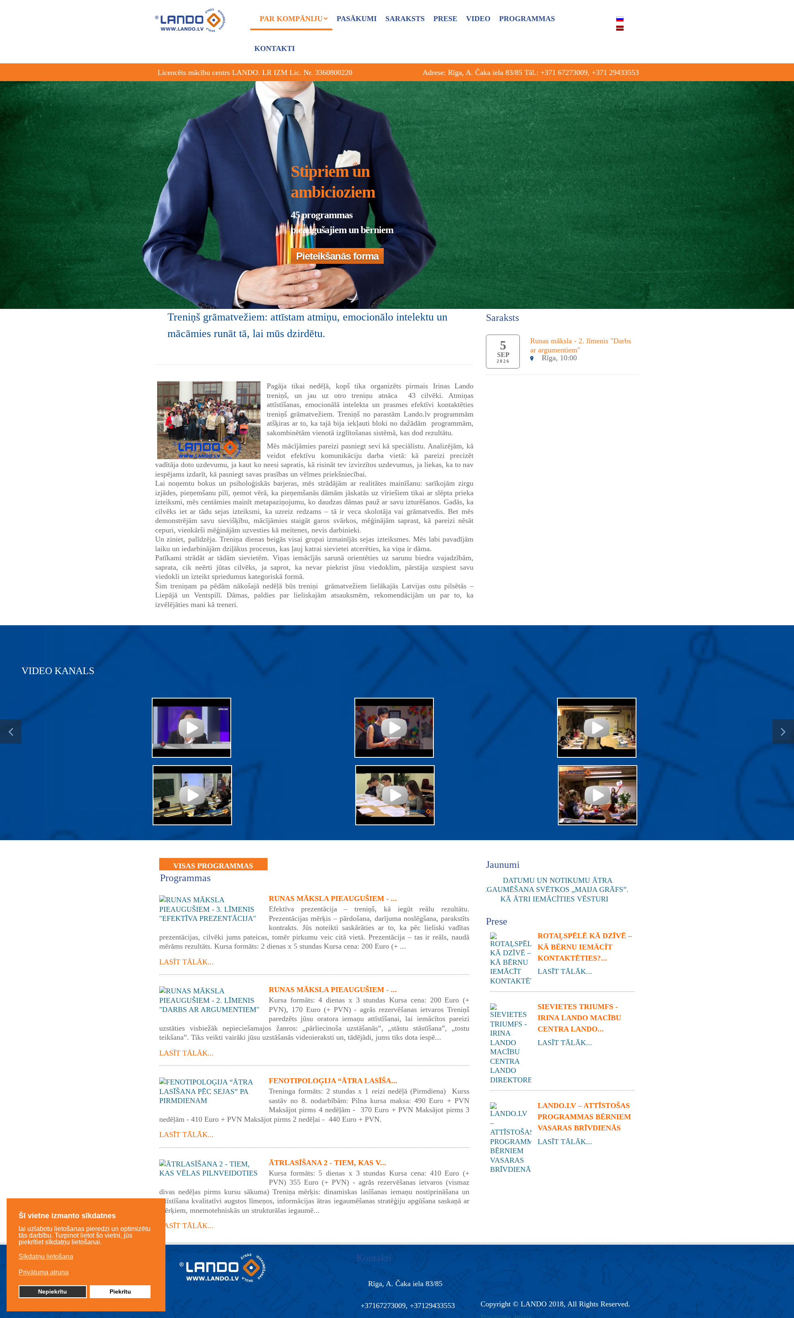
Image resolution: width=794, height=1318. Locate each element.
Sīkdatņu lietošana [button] (46, 1256)
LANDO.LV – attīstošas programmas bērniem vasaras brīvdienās (584, 1116)
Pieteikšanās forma (337, 256)
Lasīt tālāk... (186, 962)
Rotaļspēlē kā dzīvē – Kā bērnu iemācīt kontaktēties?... (585, 947)
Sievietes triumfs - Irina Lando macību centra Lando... (579, 1017)
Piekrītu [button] (120, 1291)
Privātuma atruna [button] (44, 1272)
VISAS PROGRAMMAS (213, 866)
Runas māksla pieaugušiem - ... (333, 898)
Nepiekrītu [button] (52, 1291)
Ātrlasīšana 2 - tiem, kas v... (327, 1163)
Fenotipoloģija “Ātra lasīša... (333, 1081)
